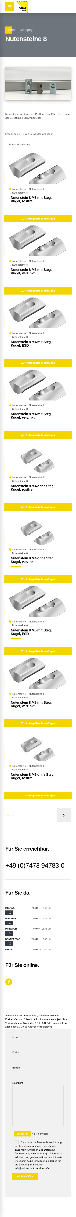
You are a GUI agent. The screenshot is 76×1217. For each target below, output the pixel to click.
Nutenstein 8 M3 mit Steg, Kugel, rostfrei (31, 199)
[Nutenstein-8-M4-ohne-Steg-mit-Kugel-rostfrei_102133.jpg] (38, 461)
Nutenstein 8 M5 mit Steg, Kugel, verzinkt (31, 704)
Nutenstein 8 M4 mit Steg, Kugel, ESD (31, 343)
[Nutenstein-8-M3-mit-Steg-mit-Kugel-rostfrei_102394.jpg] (38, 172)
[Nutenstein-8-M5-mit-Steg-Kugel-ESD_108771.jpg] (38, 605)
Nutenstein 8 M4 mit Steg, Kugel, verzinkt (31, 415)
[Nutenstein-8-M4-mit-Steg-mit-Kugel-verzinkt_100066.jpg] (38, 389)
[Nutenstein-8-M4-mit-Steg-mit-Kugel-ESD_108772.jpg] (38, 317)
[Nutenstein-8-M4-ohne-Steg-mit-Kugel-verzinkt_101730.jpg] (38, 533)
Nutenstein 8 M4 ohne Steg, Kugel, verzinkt (32, 559)
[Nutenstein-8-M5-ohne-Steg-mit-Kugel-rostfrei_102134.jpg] (38, 749)
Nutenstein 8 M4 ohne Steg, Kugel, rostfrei (32, 487)
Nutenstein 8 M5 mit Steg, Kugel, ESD (31, 632)
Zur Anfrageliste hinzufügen (38, 218)
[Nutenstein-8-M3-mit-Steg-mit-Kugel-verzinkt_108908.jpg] (38, 244)
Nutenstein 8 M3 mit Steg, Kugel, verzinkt (31, 271)
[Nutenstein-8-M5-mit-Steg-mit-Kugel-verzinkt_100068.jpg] (38, 677)
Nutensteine (19, 189)
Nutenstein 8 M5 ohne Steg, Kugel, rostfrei (32, 776)
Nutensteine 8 (37, 189)
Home (12, 30)
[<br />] (9, 912)
